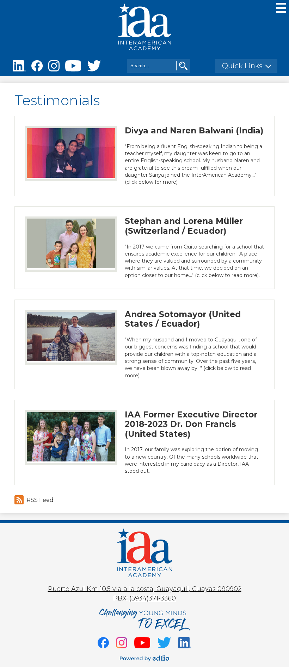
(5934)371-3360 (152, 598)
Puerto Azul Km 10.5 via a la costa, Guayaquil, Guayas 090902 (144, 589)
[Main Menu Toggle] (281, 7)
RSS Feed (40, 500)
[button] (246, 66)
